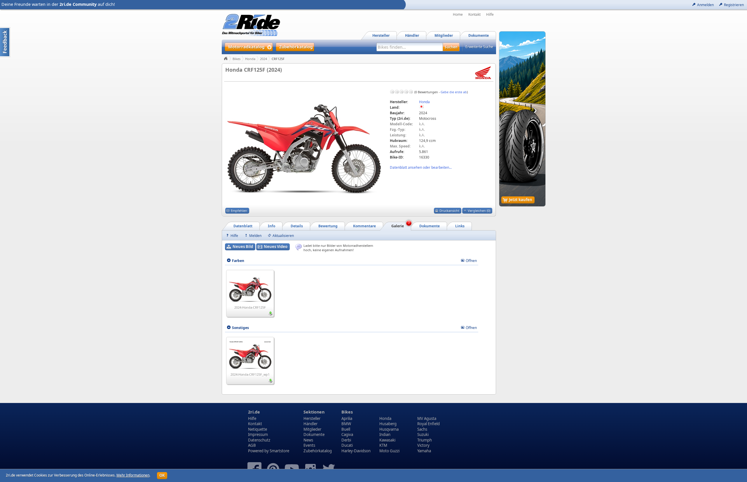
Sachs (422, 429)
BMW (346, 423)
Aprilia (346, 418)
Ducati (347, 445)
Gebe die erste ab (454, 92)
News (308, 440)
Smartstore (279, 450)
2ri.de (254, 412)
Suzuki (423, 434)
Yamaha (424, 450)
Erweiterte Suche (479, 46)
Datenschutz (259, 440)
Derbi (346, 440)
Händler (310, 423)
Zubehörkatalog (317, 450)
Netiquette (257, 429)
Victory (423, 445)
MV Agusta (426, 418)
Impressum (258, 434)
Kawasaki (387, 440)
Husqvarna (389, 429)
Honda (250, 59)
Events (309, 445)
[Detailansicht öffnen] (250, 287)
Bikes (236, 59)
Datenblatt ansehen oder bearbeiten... (421, 167)
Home (458, 14)
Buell (345, 429)
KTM (383, 445)
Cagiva (347, 434)
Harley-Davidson (356, 450)
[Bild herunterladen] (270, 313)
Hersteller (311, 418)
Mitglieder (312, 429)
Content (5, 42)
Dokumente (313, 434)
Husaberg (388, 423)
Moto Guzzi (389, 450)
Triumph (424, 440)
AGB (252, 445)
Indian (384, 434)
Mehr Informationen (132, 475)
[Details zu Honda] (483, 72)
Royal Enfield (428, 423)
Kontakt (474, 14)
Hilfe (490, 14)
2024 (263, 59)
